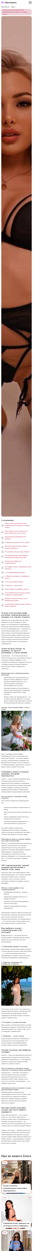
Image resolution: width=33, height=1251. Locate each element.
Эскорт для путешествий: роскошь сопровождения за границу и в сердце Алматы (17, 525)
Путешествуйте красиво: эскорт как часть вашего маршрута (18, 605)
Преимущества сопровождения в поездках (15, 538)
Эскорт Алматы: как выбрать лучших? (17, 589)
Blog (13, 7)
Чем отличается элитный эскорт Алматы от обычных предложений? (17, 594)
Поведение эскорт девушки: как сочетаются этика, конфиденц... (16, 1224)
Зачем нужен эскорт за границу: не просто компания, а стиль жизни (16, 532)
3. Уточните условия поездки (14, 582)
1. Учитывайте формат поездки (15, 572)
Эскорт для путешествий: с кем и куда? (17, 542)
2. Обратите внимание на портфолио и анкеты (17, 577)
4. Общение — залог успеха (13, 585)
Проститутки (5, 7)
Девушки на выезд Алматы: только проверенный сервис (16, 599)
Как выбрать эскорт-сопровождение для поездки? (18, 568)
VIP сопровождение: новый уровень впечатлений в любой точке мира (16, 556)
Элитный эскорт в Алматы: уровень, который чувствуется (16, 547)
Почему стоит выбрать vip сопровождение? (13, 562)
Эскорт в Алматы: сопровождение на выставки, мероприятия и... (15, 1188)
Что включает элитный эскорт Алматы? (17, 552)
